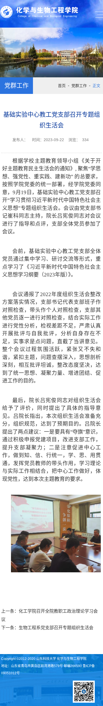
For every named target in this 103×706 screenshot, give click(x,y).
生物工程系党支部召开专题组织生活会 (56, 627)
